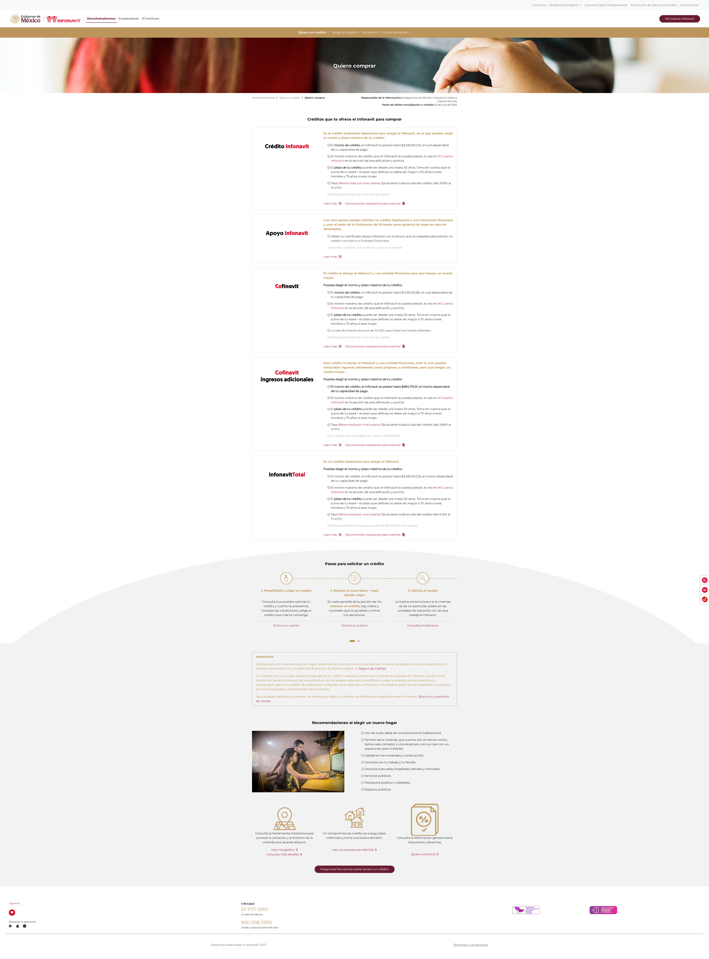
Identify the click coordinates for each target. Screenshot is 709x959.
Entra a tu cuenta (286, 625)
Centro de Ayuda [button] (395, 32)
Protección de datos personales (653, 5)
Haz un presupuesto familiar (353, 850)
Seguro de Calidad (372, 668)
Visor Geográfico (283, 850)
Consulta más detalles (283, 854)
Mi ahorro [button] (370, 32)
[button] (332, 203)
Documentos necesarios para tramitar (373, 203)
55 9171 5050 (254, 909)
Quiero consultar (423, 854)
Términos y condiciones (470, 945)
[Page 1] (352, 641)
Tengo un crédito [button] (345, 32)
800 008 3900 (256, 922)
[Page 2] (359, 641)
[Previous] (250, 605)
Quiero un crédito (289, 97)
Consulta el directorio (423, 625)
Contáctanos (689, 5)
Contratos (539, 5)
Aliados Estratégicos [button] (564, 5)
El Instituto (150, 18)
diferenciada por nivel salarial (359, 183)
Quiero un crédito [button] (312, 32)
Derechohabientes (101, 18)
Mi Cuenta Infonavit (679, 18)
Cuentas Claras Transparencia (606, 5)
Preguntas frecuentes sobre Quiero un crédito (355, 869)
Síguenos (14, 903)
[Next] (458, 606)
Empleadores (129, 18)
